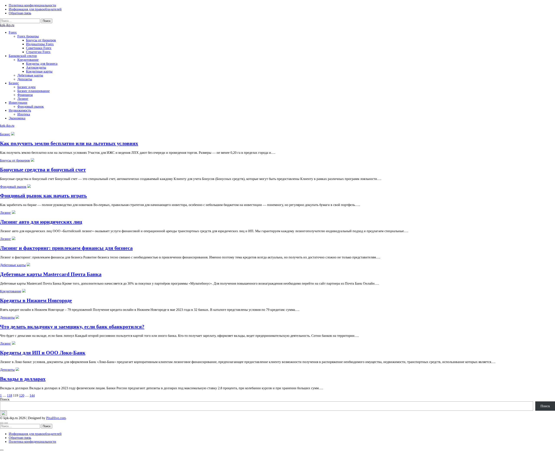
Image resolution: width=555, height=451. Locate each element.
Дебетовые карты (30, 75)
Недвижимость (20, 110)
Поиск (5, 399)
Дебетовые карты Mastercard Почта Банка (50, 274)
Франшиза (25, 95)
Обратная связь (20, 13)
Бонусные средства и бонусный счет (43, 169)
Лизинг (22, 99)
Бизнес (14, 83)
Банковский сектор (23, 56)
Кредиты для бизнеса (41, 63)
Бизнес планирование (33, 91)
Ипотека (23, 114)
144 (32, 395)
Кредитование (28, 60)
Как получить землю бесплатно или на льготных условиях (69, 143)
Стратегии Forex (38, 52)
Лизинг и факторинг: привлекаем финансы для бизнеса (66, 248)
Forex (13, 32)
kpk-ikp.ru (7, 25)
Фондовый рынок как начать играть (43, 195)
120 (21, 395)
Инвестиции (18, 102)
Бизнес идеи (26, 87)
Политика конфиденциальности (32, 5)
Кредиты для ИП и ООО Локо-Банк (42, 352)
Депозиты (24, 79)
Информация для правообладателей (35, 9)
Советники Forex (38, 48)
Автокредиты (36, 67)
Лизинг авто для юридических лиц (41, 222)
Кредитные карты (39, 71)
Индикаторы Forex (40, 44)
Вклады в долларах (23, 379)
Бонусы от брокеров (41, 40)
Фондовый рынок (30, 106)
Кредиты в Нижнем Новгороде (36, 300)
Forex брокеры (28, 36)
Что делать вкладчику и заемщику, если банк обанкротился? (72, 326)
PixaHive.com (56, 418)
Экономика (17, 118)
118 (9, 395)
